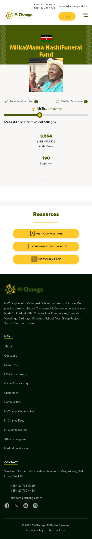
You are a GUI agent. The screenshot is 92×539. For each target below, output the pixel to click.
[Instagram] (36, 505)
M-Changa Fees (14, 421)
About (8, 347)
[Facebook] (8, 505)
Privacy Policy (34, 530)
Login (67, 16)
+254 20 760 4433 (44, 7)
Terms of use (57, 530)
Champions (11, 393)
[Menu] (85, 15)
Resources (11, 365)
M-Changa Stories (15, 430)
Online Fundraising (16, 383)
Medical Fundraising (17, 448)
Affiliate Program (15, 439)
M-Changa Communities (19, 411)
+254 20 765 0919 (44, 4)
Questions (10, 356)
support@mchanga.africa (72, 6)
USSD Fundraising (15, 374)
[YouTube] (26, 505)
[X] (17, 505)
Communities (12, 402)
